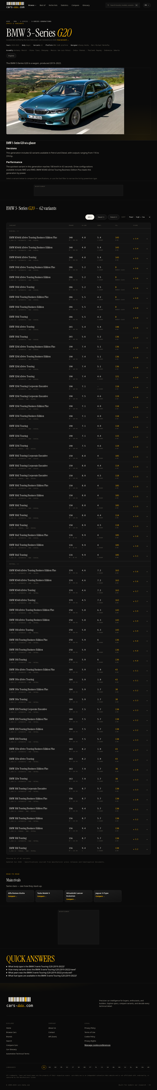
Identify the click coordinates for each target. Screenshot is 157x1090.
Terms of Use (90, 1032)
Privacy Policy (90, 1028)
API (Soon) (52, 1036)
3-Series (24, 21)
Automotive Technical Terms (17, 1054)
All (90, 217)
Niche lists (53, 5)
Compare (75, 5)
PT (90, 1067)
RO (50, 1067)
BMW (15, 21)
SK (108, 1067)
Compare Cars (12, 1045)
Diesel (101, 217)
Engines (11, 56)
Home (8, 21)
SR (79, 1067)
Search (9, 1041)
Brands (9, 1036)
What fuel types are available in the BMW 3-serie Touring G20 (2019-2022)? (42, 975)
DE (55, 1067)
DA (143, 1067)
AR (148, 1067)
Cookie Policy (90, 1036)
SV (125, 1067)
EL (131, 1067)
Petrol (113, 217)
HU (114, 1067)
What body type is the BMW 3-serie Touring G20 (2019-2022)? (36, 966)
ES (67, 1067)
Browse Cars (11, 1032)
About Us (52, 1028)
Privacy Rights (90, 1041)
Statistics (64, 5)
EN (44, 1067)
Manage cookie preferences (98, 1045)
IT (73, 1067)
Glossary (86, 5)
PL (96, 1067)
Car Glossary (11, 1049)
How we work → (63, 40)
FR (61, 1067)
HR (84, 1067)
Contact (51, 1032)
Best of (42, 5)
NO (119, 1067)
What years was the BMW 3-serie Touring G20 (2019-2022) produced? (40, 972)
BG (137, 1067)
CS (102, 1067)
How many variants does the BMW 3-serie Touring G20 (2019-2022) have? (42, 969)
